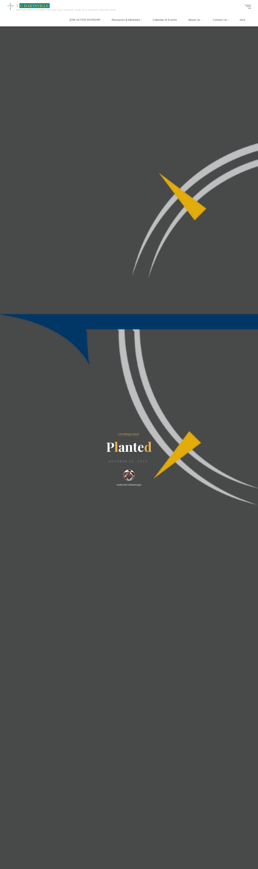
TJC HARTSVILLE (32, 5)
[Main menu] (248, 6)
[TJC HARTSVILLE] (10, 6)
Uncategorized (128, 434)
